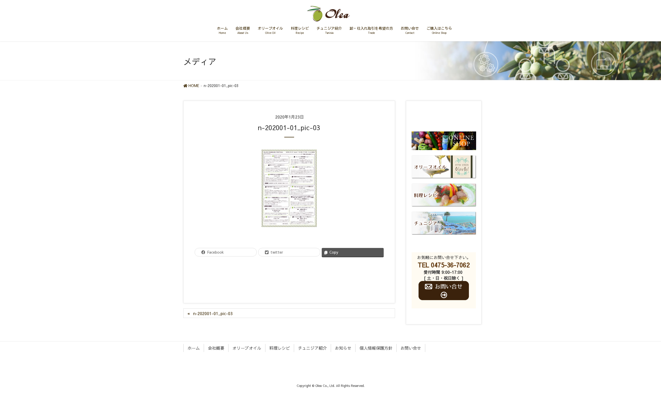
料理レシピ (279, 348)
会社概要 (216, 348)
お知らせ (343, 348)
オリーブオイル (246, 348)
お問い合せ (410, 348)
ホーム (193, 348)
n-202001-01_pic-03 (213, 313)
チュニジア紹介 (312, 348)
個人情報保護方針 (375, 348)
